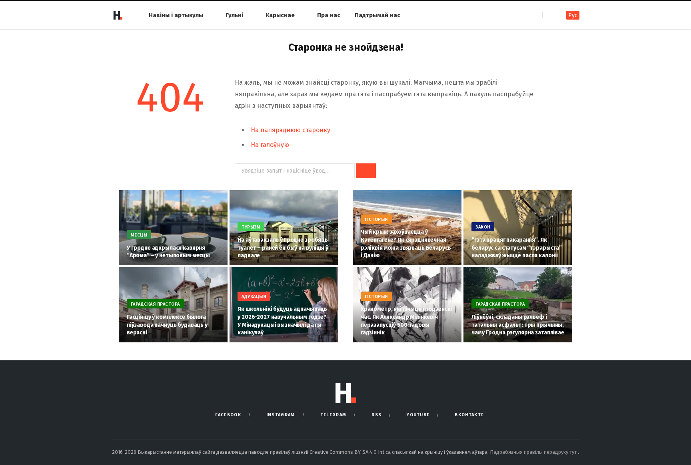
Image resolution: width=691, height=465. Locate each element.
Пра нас (328, 15)
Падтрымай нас (377, 15)
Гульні (234, 15)
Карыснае (280, 15)
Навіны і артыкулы (176, 15)
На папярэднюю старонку (290, 130)
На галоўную (270, 145)
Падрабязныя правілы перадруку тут (534, 452)
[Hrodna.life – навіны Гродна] (118, 15)
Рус (572, 15)
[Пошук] (549, 15)
